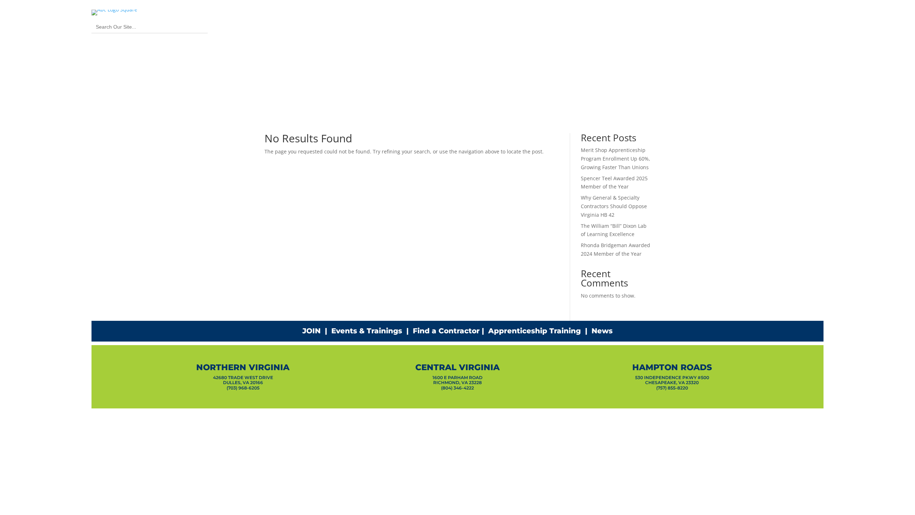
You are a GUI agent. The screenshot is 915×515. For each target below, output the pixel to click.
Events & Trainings (366, 331)
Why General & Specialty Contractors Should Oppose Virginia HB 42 (614, 206)
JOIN (311, 331)
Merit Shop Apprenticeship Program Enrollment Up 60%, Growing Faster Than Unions (615, 159)
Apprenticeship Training (534, 331)
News (602, 331)
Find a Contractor (446, 331)
